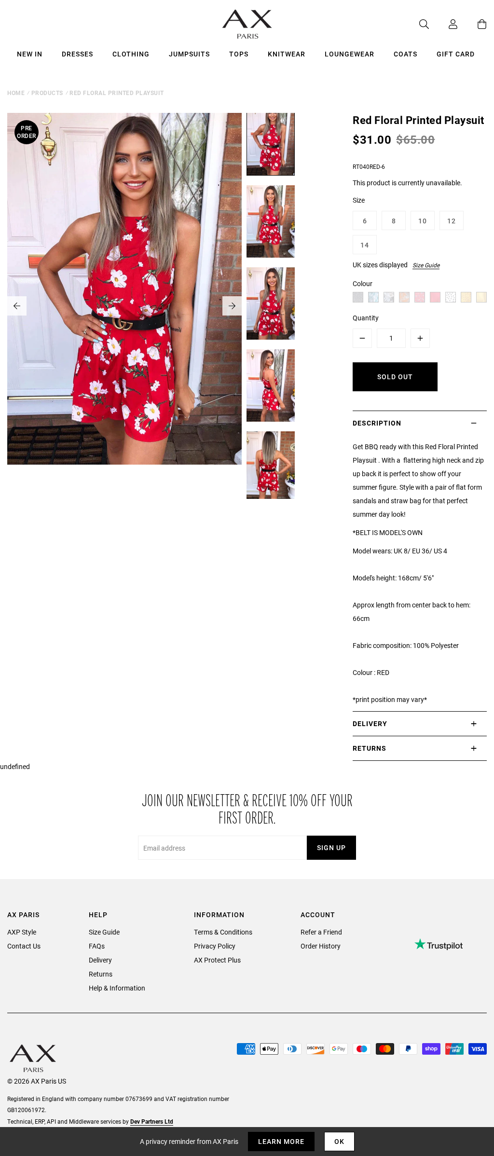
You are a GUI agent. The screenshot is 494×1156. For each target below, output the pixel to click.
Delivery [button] (370, 723)
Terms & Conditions (223, 931)
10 (422, 220)
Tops (238, 53)
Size (359, 200)
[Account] (443, 24)
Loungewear (349, 53)
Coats (405, 53)
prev (17, 306)
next (232, 306)
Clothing (131, 53)
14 (364, 244)
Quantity (366, 317)
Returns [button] (369, 748)
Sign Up (331, 847)
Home (16, 92)
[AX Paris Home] (247, 24)
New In (29, 53)
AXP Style (21, 931)
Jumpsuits (189, 53)
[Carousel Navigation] (124, 306)
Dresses (77, 53)
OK (339, 1141)
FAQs (97, 945)
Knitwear (286, 53)
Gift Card (456, 53)
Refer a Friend (321, 931)
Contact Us (24, 945)
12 (451, 220)
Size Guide (425, 265)
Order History (321, 945)
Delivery (100, 959)
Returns (100, 973)
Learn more (281, 1141)
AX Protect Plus (217, 959)
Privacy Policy (214, 945)
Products (47, 92)
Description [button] (377, 422)
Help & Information (117, 987)
